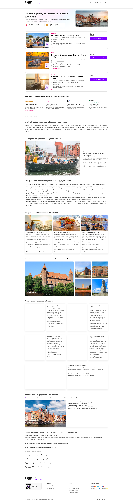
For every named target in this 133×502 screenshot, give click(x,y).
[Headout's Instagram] (99, 499)
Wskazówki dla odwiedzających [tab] (73, 398)
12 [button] (54, 52)
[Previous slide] (28, 40)
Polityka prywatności (74, 488)
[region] (37, 40)
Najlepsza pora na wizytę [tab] (44, 398)
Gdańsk (26, 116)
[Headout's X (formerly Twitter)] (107, 499)
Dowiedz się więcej (29, 110)
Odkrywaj (29, 7)
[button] (68, 39)
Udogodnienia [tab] (58, 398)
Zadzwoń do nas (52, 486)
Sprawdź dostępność (98, 38)
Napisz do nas (51, 488)
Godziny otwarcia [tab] (30, 398)
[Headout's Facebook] (104, 499)
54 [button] (55, 33)
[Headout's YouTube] (102, 499)
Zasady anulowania (73, 492)
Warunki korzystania (74, 490)
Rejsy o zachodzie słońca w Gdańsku (34, 251)
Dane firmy (71, 486)
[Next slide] (47, 40)
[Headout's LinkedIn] (97, 499)
